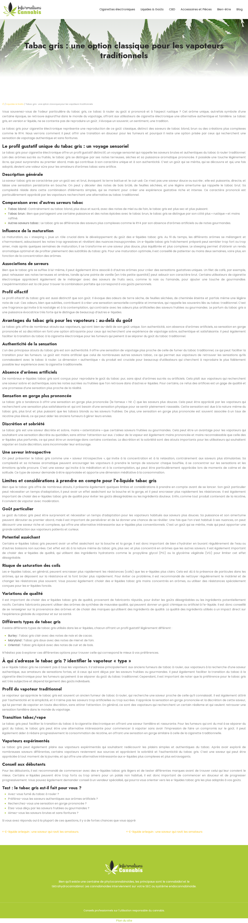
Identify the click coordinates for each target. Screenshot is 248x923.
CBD (172, 9)
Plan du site (124, 920)
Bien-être (224, 9)
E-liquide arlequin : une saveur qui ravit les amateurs (165, 832)
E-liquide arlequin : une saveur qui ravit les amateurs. (42, 832)
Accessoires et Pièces (196, 9)
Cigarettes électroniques (117, 9)
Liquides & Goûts (152, 9)
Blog (239, 9)
